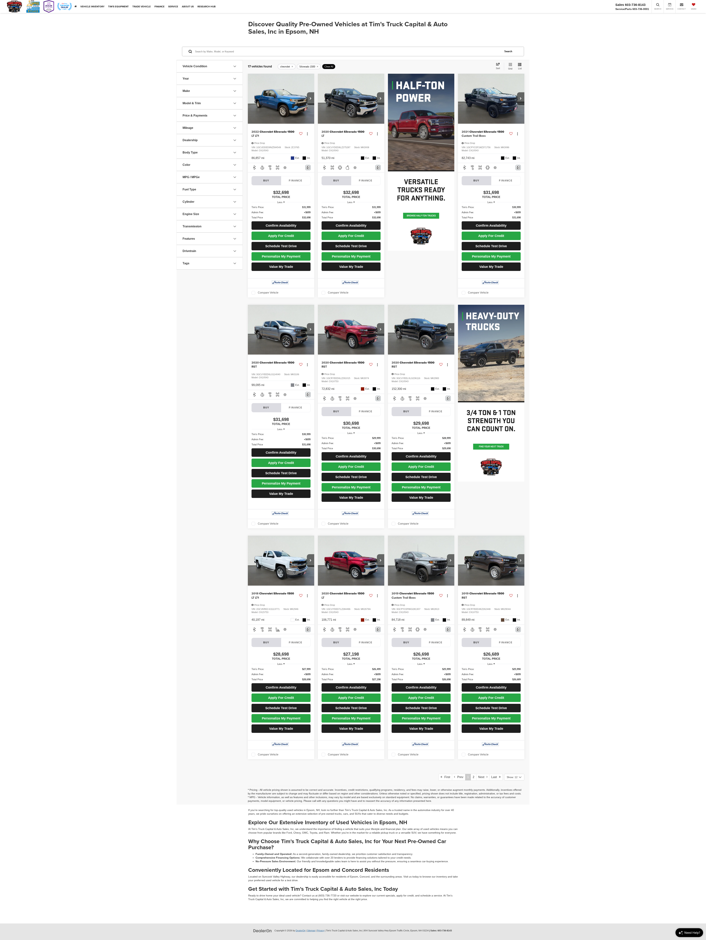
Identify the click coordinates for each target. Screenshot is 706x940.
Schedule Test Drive (281, 246)
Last (495, 777)
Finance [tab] (295, 180)
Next (482, 777)
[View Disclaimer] (285, 167)
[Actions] (307, 134)
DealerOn (300, 930)
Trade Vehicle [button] (141, 6)
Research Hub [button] (206, 6)
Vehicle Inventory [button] (92, 6)
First (446, 777)
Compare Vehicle (268, 292)
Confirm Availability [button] (281, 225)
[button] (310, 98)
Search (508, 51)
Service (173, 6)
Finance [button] (159, 6)
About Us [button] (188, 6)
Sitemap (311, 930)
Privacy (320, 930)
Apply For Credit (281, 236)
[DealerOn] (262, 930)
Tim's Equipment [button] (118, 6)
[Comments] (308, 167)
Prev (459, 777)
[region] (281, 212)
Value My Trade (281, 267)
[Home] (76, 6)
